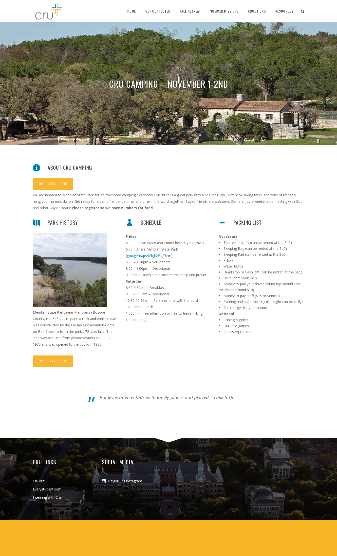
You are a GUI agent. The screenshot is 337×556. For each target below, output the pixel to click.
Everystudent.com (47, 489)
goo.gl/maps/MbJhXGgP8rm (149, 255)
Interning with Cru (47, 497)
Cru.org (38, 481)
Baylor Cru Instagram (125, 481)
